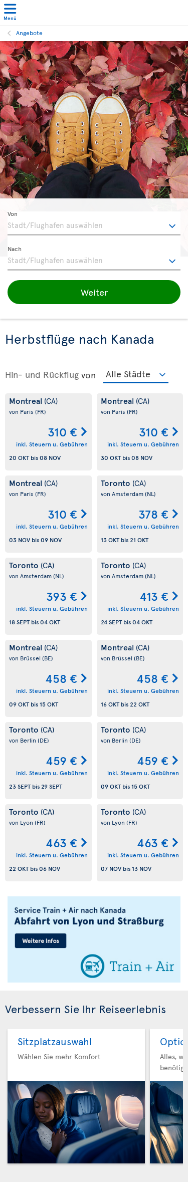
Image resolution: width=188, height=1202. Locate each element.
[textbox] (94, 223)
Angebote (29, 33)
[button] (94, 292)
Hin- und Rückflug (42, 374)
